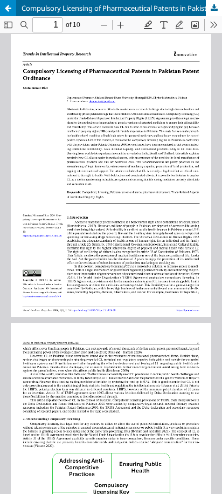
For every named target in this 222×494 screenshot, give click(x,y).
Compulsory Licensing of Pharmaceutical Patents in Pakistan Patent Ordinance (122, 8)
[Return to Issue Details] (8, 8)
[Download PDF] (214, 8)
